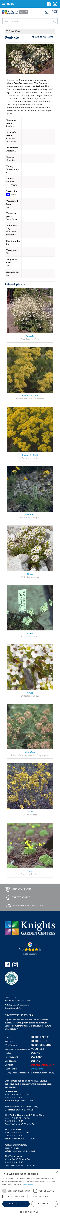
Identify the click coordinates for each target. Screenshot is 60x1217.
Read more (28, 1184)
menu (9, 3)
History (8, 1053)
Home (8, 1037)
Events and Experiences (17, 1049)
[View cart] (55, 12)
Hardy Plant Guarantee (17, 1072)
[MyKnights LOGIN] (46, 12)
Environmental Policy (42, 1072)
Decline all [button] (44, 1203)
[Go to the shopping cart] (54, 12)
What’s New (11, 1045)
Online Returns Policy (13, 1008)
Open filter (14, 31)
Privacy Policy (10, 997)
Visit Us (9, 1041)
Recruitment (11, 1057)
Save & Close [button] (16, 1203)
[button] (30, 1211)
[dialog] (30, 1193)
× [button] (56, 1172)
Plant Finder (11, 1069)
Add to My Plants (44, 37)
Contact (9, 1065)
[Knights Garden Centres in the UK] (15, 12)
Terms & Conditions (17, 1000)
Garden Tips (11, 1061)
